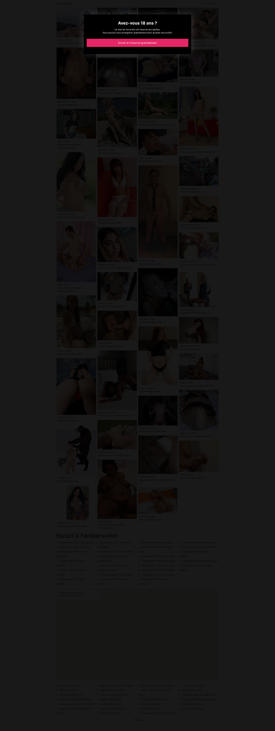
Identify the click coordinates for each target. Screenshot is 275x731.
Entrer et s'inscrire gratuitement (137, 42)
